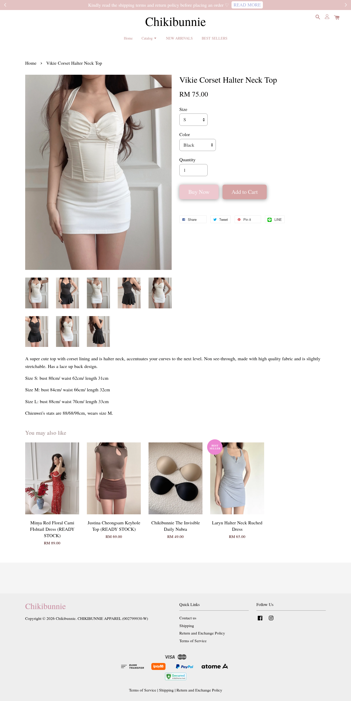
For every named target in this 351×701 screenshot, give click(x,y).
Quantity (187, 159)
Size (183, 109)
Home (128, 37)
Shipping (186, 625)
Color (184, 134)
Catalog (148, 37)
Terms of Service (193, 640)
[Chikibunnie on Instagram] (271, 620)
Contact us (187, 617)
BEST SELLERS (214, 37)
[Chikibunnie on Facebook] (260, 620)
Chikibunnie (175, 21)
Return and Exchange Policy (202, 633)
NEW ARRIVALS (179, 37)
